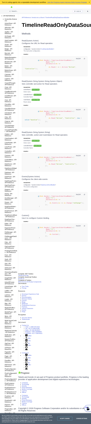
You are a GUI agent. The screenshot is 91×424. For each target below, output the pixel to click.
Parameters (27, 46)
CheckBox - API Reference (10, 105)
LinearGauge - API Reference (10, 287)
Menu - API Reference (8, 317)
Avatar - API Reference (8, 45)
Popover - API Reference (9, 405)
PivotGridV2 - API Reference (10, 401)
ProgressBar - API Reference (10, 409)
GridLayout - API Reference (10, 268)
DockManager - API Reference (11, 198)
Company (25, 383)
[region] (45, 418)
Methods (26, 33)
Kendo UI (21, 278)
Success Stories (27, 317)
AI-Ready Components (34, 282)
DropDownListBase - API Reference (11, 215)
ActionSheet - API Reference (10, 24)
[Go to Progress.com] (24, 373)
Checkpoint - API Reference (10, 113)
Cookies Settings (81, 418)
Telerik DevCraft (23, 275)
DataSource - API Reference (10, 164)
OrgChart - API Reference (9, 344)
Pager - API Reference (8, 357)
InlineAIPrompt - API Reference (10, 283)
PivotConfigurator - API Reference (11, 369)
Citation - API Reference (9, 135)
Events (24, 310)
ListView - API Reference (9, 295)
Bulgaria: (33, 331)
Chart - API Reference (8, 88)
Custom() (25, 215)
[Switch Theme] (87, 11)
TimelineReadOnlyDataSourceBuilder (57, 17)
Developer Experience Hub (30, 294)
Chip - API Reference (8, 117)
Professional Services (29, 305)
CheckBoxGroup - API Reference (10, 109)
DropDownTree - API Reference (10, 220)
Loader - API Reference (9, 300)
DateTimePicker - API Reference (10, 186)
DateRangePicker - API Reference (11, 181)
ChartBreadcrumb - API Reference (11, 92)
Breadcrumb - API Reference (10, 62)
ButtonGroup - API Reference (10, 71)
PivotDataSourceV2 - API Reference (10, 392)
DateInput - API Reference (9, 173)
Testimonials (26, 319)
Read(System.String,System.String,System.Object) (42, 81)
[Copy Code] (84, 58)
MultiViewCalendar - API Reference (11, 331)
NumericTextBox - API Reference (10, 340)
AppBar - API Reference (9, 32)
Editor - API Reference (8, 224)
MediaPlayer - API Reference (10, 312)
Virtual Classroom (27, 308)
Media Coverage (27, 389)
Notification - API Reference (10, 335)
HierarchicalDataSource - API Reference (11, 273)
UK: (32, 328)
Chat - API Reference (8, 100)
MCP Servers (22, 282)
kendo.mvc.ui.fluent (38, 17)
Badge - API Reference (8, 49)
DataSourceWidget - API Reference (11, 169)
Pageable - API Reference (9, 352)
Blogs (23, 302)
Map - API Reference (8, 304)
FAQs (23, 311)
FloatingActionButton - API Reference (11, 251)
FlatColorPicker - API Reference (10, 247)
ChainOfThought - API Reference (10, 83)
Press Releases (27, 387)
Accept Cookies (65, 418)
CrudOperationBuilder (47, 49)
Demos (24, 295)
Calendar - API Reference (9, 75)
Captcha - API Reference (9, 79)
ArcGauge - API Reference (9, 37)
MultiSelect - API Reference (10, 327)
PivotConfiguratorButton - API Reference (11, 375)
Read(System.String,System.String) (36, 132)
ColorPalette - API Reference (10, 143)
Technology (25, 384)
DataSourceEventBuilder (48, 185)
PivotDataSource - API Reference (10, 388)
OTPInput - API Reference (9, 348)
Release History (27, 299)
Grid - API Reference (8, 264)
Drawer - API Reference (9, 203)
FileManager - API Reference (10, 233)
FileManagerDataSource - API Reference (11, 238)
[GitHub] (26, 348)
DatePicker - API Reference (10, 177)
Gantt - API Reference (8, 260)
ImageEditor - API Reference (10, 278)
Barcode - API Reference (9, 54)
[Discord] (26, 350)
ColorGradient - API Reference (11, 139)
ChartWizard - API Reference (10, 96)
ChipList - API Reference (9, 122)
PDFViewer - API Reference (10, 365)
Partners (24, 307)
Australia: (33, 333)
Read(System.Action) (30, 41)
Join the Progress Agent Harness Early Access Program (67, 2)
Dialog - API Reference (8, 194)
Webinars (25, 303)
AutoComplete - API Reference (11, 41)
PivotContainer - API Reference (10, 384)
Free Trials (25, 286)
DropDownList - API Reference (11, 211)
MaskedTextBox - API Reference (10, 308)
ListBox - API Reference (9, 291)
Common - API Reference (9, 156)
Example (26, 54)
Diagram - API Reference (9, 190)
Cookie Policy (23, 420)
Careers (24, 391)
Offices (24, 392)
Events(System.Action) (31, 177)
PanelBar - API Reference (9, 361)
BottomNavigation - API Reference (11, 58)
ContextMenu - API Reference (11, 160)
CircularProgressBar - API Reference (11, 130)
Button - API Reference (8, 66)
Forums (24, 300)
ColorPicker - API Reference (10, 147)
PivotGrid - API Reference (9, 397)
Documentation (26, 297)
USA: (32, 327)
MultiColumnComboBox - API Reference (11, 322)
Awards (24, 386)
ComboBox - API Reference (10, 152)
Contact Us (25, 325)
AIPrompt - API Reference (9, 28)
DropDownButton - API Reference (10, 207)
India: (32, 330)
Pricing (24, 288)
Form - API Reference (8, 255)
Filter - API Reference (8, 243)
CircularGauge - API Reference (10, 126)
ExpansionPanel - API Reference (10, 228)
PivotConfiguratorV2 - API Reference (11, 379)
